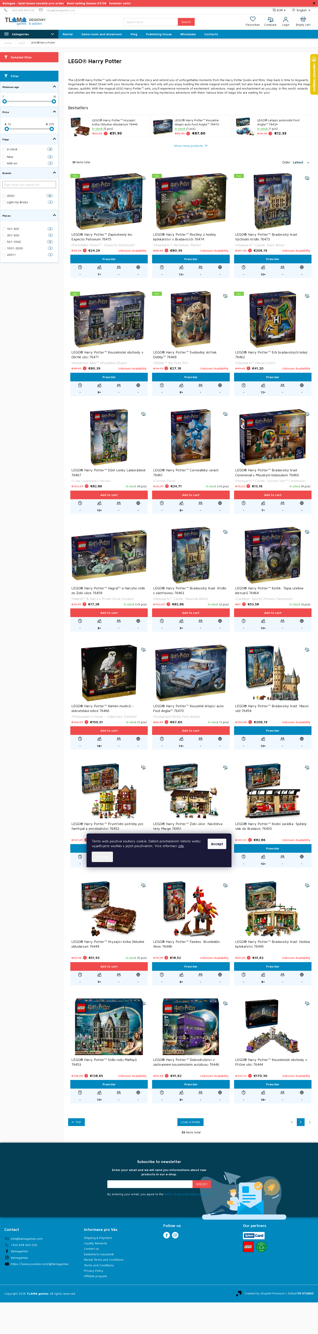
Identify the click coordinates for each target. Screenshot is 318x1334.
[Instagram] (175, 1235)
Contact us (91, 1248)
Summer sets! (120, 3)
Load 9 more (190, 1122)
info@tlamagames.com (26, 1238)
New (29, 156)
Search (186, 22)
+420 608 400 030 (24, 1245)
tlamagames (19, 1251)
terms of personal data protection (187, 1194)
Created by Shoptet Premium (264, 1293)
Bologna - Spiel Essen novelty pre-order (33, 3)
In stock (29, 149)
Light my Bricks (29, 202)
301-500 (29, 235)
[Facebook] (166, 1235)
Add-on (29, 163)
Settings (102, 857)
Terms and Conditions (99, 1265)
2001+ (29, 254)
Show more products (189, 145)
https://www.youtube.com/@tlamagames (40, 1264)
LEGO (29, 195)
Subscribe (202, 1184)
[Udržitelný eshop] (261, 1246)
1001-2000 (29, 248)
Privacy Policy (93, 1270)
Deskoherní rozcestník (99, 1254)
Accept (217, 844)
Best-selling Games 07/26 (86, 3)
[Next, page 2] (301, 1122)
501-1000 (29, 241)
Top (78, 1122)
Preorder (109, 259)
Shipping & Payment (98, 1238)
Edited (301, 1293)
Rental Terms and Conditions (104, 1259)
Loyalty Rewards (95, 1243)
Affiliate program (95, 1276)
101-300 (29, 228)
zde (181, 846)
